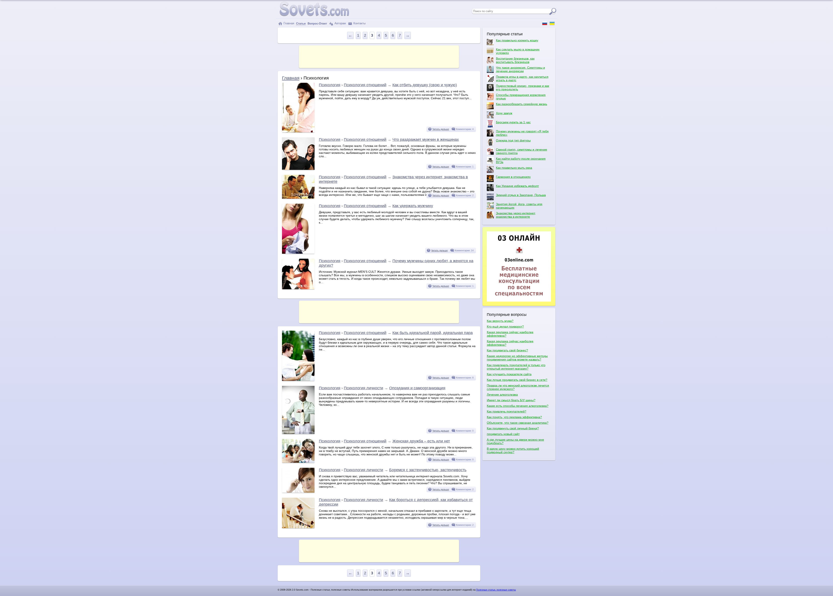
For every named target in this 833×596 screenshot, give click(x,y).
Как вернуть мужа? (500, 321)
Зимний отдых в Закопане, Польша (521, 195)
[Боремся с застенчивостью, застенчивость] (298, 491)
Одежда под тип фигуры (513, 140)
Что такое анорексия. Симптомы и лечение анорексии (520, 69)
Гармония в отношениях (513, 177)
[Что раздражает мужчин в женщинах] (298, 169)
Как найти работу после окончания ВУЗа (521, 160)
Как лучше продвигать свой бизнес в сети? (517, 380)
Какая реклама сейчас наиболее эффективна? (510, 333)
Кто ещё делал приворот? (505, 326)
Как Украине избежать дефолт (517, 186)
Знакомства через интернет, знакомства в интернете (516, 214)
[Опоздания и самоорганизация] (298, 433)
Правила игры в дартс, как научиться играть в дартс (522, 78)
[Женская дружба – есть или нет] (298, 461)
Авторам (340, 23)
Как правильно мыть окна (514, 167)
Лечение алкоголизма (502, 394)
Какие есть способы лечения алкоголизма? (517, 406)
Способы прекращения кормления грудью (521, 96)
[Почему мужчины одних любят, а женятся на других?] (298, 288)
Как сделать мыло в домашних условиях (517, 51)
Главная (288, 23)
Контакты (359, 23)
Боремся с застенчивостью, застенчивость (427, 470)
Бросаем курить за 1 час (513, 122)
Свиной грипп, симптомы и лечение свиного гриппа (521, 151)
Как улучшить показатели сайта (509, 374)
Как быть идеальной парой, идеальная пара (432, 333)
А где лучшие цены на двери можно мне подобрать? (515, 441)
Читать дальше (440, 129)
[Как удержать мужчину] (298, 252)
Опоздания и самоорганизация (417, 388)
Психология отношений (365, 85)
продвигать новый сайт (503, 434)
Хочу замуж (504, 113)
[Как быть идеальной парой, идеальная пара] (298, 380)
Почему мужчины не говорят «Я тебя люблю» (522, 133)
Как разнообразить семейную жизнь (521, 104)
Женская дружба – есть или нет (421, 441)
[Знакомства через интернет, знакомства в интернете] (298, 197)
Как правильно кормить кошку (517, 40)
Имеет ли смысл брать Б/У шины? (511, 400)
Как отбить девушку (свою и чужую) (424, 85)
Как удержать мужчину (412, 206)
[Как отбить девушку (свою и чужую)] (298, 131)
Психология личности (363, 388)
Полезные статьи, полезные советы (496, 589)
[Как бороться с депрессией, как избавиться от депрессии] (298, 527)
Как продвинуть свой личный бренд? (513, 428)
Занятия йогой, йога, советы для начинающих (519, 205)
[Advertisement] (379, 56)
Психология (329, 85)
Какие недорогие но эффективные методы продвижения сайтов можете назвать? (517, 357)
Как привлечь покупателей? (506, 411)
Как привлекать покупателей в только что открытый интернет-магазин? (516, 366)
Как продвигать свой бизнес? (507, 350)
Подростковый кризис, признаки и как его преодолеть (522, 87)
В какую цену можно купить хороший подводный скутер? (513, 450)
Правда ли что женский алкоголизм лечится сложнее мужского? (518, 387)
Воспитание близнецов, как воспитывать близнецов (515, 60)
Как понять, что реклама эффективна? (514, 417)
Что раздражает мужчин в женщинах (425, 139)
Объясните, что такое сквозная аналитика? (517, 422)
